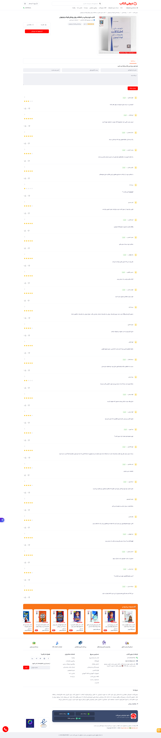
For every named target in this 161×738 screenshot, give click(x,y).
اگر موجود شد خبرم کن (36, 31)
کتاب (130, 12)
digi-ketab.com (125, 728)
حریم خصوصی (71, 670)
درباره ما (72, 676)
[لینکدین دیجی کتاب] (32, 658)
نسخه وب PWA (71, 718)
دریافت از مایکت (62, 714)
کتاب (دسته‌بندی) (94, 658)
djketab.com (134, 728)
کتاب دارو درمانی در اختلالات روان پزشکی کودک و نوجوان (92, 12)
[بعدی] (23, 620)
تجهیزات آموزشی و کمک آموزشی (90, 673)
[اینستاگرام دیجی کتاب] (44, 658)
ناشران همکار (95, 664)
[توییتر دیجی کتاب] (40, 658)
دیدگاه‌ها (133, 61)
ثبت (26, 667)
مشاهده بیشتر (132, 704)
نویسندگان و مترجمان (93, 667)
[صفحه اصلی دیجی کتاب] (126, 3)
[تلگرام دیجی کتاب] (36, 658)
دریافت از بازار (84, 714)
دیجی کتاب (135, 12)
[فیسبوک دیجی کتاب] (48, 658)
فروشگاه (97, 661)
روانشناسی (124, 12)
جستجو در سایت (94, 679)
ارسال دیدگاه (133, 88)
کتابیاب (97, 683)
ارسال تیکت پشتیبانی (69, 667)
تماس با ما (72, 673)
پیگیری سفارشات (70, 661)
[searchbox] (77, 4)
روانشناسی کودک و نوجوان (114, 12)
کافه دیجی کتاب (94, 676)
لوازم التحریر (96, 670)
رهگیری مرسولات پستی (69, 664)
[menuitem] (25, 3)
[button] (132, 8)
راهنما (73, 658)
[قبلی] (138, 620)
